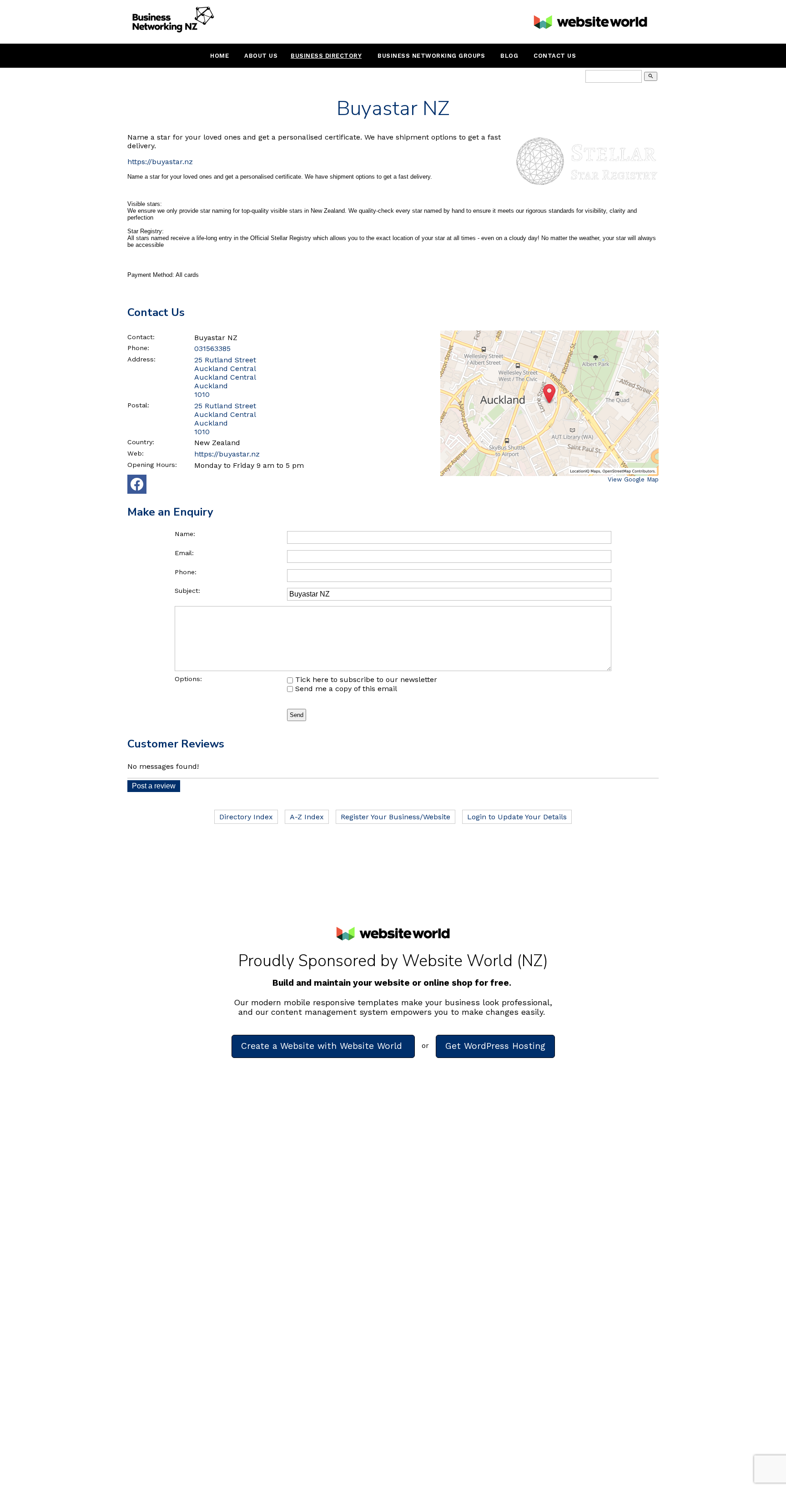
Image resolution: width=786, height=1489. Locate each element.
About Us (260, 55)
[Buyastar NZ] (586, 188)
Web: (135, 453)
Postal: (138, 405)
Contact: (141, 337)
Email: (184, 552)
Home (219, 55)
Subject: (187, 590)
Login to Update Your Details (517, 816)
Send (296, 715)
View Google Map (633, 479)
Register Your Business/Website (395, 816)
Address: (141, 359)
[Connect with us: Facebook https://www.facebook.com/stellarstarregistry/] (136, 486)
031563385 (212, 348)
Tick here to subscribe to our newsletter (365, 679)
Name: (185, 533)
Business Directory (326, 55)
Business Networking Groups (431, 55)
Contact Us (555, 55)
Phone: (138, 347)
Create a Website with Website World (323, 1046)
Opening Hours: (152, 464)
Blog (509, 55)
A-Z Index (307, 816)
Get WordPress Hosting (495, 1046)
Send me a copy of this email (345, 688)
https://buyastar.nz (160, 161)
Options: (188, 678)
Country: (140, 442)
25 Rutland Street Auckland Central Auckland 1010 (225, 418)
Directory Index (246, 816)
